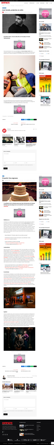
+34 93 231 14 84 (5, 443)
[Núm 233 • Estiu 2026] (45, 92)
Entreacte (9, 129)
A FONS (38, 427)
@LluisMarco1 (26, 266)
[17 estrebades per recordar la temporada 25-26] (19, 386)
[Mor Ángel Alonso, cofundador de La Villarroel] (19, 140)
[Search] (51, 3)
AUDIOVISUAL (38, 429)
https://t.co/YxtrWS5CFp (10, 242)
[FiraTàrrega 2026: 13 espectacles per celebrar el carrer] (41, 47)
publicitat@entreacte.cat (17, 443)
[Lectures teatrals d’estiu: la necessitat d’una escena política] (41, 43)
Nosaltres (3, 0)
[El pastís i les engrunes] (19, 191)
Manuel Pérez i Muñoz (7, 180)
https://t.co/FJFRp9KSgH (19, 267)
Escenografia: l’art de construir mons (44, 34)
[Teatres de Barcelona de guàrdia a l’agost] (31, 386)
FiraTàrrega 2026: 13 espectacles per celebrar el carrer (48, 47)
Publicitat (17, 0)
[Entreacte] (5, 3)
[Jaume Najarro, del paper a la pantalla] (7, 140)
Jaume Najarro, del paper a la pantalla (7, 144)
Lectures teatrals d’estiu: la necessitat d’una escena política (47, 43)
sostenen (16, 252)
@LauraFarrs (12, 267)
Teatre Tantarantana (10, 116)
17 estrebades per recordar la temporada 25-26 (19, 391)
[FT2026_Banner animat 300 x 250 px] (45, 18)
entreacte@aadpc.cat (10, 443)
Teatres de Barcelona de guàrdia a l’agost (31, 391)
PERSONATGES (39, 426)
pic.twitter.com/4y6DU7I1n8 (19, 242)
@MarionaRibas (21, 266)
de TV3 (28, 259)
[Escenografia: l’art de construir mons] (45, 27)
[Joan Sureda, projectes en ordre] (19, 23)
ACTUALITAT (38, 425)
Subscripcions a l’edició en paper (10, 0)
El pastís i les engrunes (14, 124)
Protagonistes (5, 116)
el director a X (15, 250)
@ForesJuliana (7, 267)
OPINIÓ (38, 430)
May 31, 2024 (19, 244)
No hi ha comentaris (26, 180)
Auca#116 (6, 206)
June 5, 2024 (21, 268)
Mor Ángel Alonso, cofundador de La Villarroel (19, 144)
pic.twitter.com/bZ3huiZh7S (28, 267)
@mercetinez (7, 239)
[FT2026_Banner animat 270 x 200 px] (19, 113)
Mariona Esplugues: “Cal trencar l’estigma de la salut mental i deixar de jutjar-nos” (31, 145)
